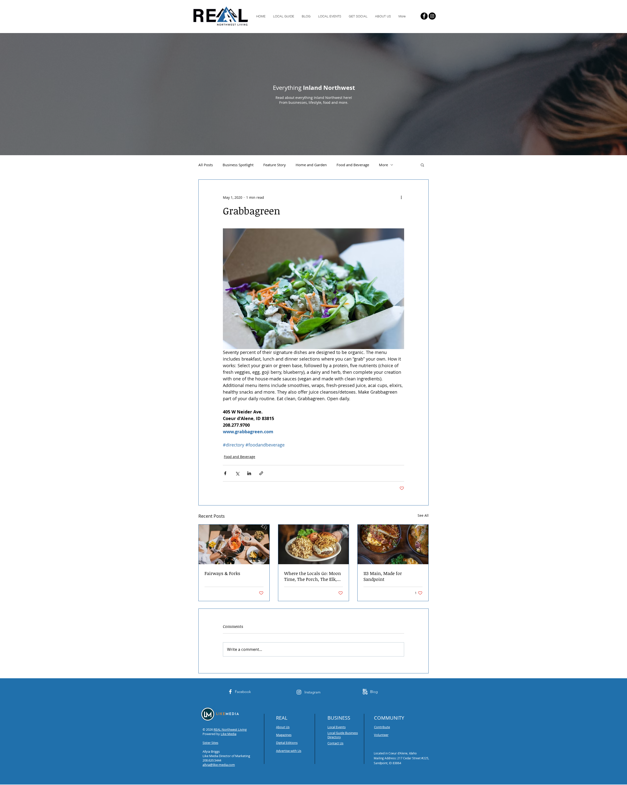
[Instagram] (432, 16)
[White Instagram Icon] (299, 692)
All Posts (205, 164)
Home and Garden (311, 164)
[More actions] (401, 197)
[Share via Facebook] (225, 473)
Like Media (228, 734)
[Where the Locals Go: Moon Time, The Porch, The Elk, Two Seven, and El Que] (313, 544)
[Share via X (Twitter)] (237, 473)
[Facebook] (424, 16)
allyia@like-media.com (219, 764)
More (383, 164)
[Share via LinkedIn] (249, 473)
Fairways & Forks (222, 573)
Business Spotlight (238, 164)
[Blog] (365, 692)
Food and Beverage (353, 164)
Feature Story (274, 164)
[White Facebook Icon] (230, 692)
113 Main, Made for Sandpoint (382, 576)
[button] (422, 165)
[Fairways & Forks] (234, 544)
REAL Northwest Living (230, 729)
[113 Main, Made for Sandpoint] (393, 544)
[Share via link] (261, 473)
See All (423, 515)
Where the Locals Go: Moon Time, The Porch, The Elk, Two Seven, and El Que (312, 576)
